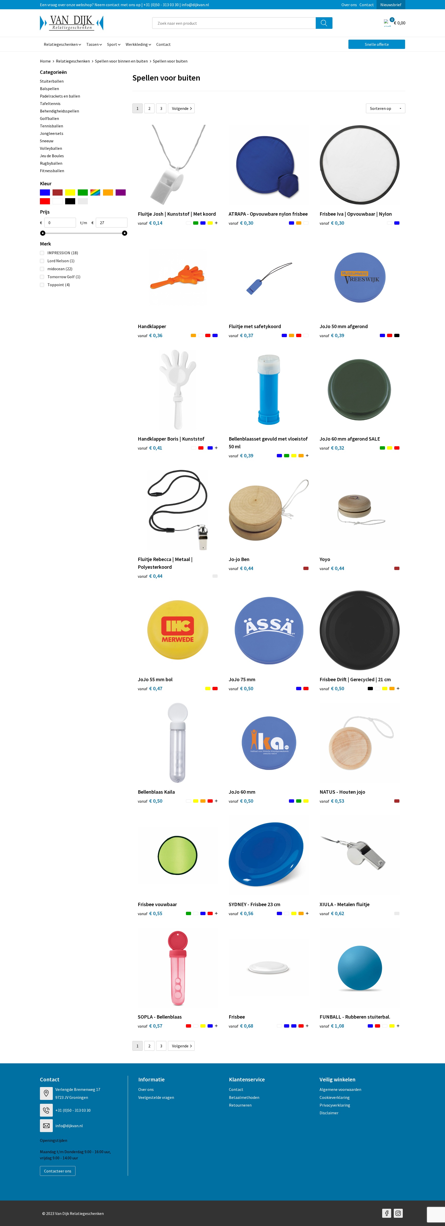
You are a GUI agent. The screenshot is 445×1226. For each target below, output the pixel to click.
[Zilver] (82, 201)
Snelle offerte (377, 44)
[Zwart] (70, 201)
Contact (367, 4)
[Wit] (57, 201)
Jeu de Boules (52, 155)
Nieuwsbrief (390, 4)
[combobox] (234, 23)
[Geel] (70, 192)
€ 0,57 (150, 1025)
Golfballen (49, 118)
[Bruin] (57, 192)
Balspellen (49, 88)
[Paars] (120, 192)
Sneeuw (46, 140)
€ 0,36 (150, 335)
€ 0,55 (150, 913)
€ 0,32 (332, 447)
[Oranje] (108, 192)
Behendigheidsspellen (59, 110)
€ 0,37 (241, 335)
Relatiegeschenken (73, 61)
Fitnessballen (52, 170)
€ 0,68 (241, 1025)
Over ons (349, 4)
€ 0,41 (150, 447)
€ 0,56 (241, 913)
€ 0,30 (241, 223)
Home (45, 61)
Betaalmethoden (244, 1097)
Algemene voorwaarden (340, 1089)
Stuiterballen (52, 81)
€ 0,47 (150, 688)
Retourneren (240, 1105)
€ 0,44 (150, 576)
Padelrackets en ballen (60, 96)
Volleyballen (51, 148)
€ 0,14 (150, 223)
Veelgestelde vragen (156, 1097)
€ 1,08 (332, 1025)
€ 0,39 (332, 335)
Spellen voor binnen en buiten (121, 61)
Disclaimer (329, 1112)
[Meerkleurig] (95, 192)
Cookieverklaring (335, 1097)
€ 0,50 (241, 688)
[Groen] (82, 192)
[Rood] (45, 201)
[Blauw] (45, 192)
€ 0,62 (332, 913)
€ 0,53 (332, 801)
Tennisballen (51, 125)
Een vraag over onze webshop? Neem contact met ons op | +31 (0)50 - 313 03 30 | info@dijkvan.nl (124, 4)
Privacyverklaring (335, 1105)
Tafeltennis (50, 103)
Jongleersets (51, 133)
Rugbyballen (51, 163)
